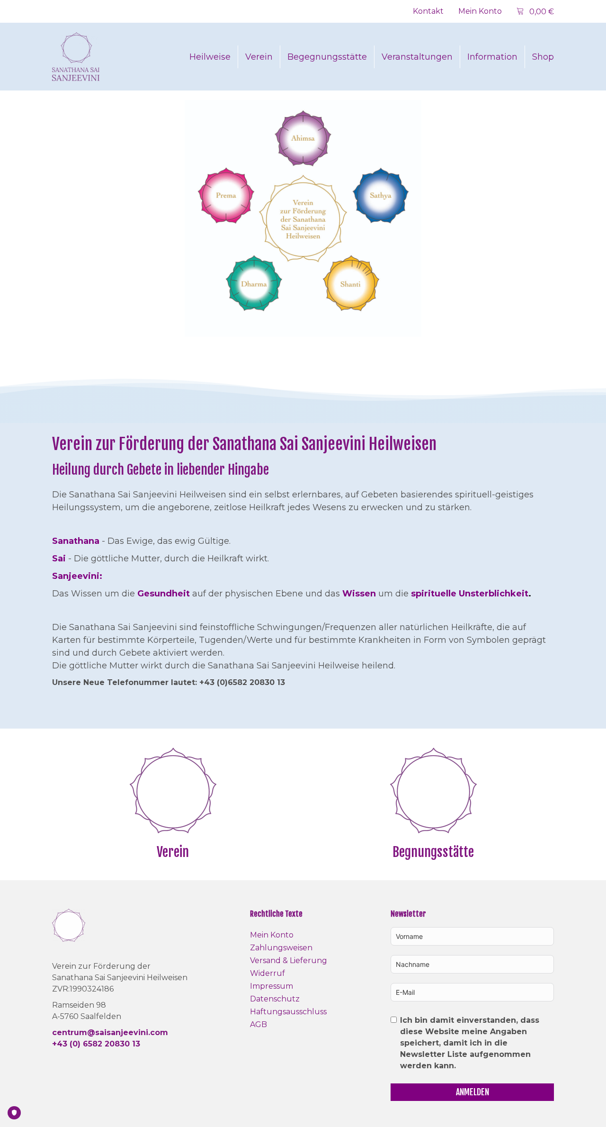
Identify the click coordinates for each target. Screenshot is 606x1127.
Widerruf (267, 973)
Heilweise (210, 57)
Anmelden (472, 1092)
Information (492, 57)
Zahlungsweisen (281, 947)
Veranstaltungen (417, 57)
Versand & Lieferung (288, 960)
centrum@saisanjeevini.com (110, 1032)
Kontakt (428, 11)
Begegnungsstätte (327, 57)
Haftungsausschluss (288, 1011)
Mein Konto (480, 11)
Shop (543, 57)
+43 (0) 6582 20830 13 (96, 1043)
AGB (258, 1024)
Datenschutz (275, 998)
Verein (259, 57)
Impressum (271, 986)
